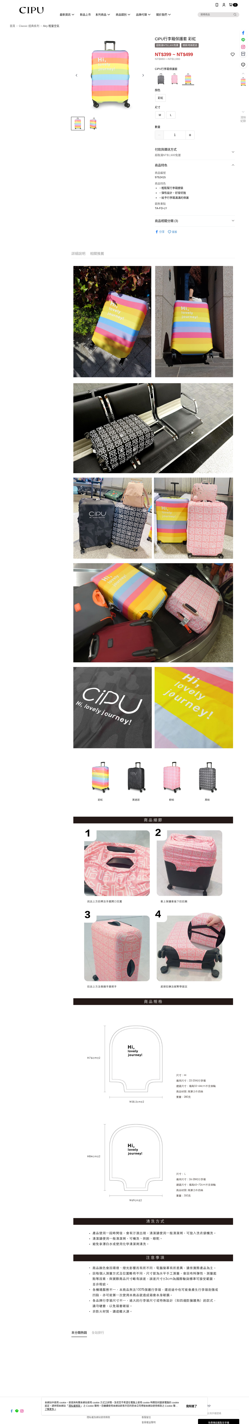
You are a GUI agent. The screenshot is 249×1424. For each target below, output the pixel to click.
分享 (162, 231)
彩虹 (160, 97)
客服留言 (146, 1417)
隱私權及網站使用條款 (98, 1417)
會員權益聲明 (149, 1422)
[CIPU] (31, 10)
